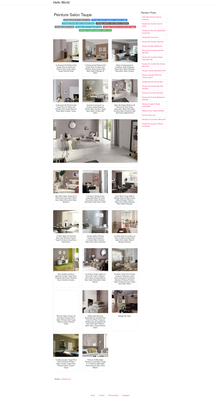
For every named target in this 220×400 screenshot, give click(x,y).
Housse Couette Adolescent (152, 46)
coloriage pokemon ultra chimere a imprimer (112, 23)
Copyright (125, 395)
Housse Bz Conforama (150, 37)
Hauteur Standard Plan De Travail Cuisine (151, 76)
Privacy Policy (113, 395)
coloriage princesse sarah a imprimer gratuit (78, 23)
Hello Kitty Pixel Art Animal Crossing (151, 18)
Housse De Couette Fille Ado (152, 93)
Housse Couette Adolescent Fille (154, 70)
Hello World (61, 2)
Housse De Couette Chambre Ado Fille (153, 51)
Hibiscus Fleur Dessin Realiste (153, 111)
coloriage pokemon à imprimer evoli (77, 20)
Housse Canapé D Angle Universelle (151, 105)
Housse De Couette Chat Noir (153, 41)
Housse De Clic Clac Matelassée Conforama (154, 31)
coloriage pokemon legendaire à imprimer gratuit (109, 20)
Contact (101, 395)
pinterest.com (66, 379)
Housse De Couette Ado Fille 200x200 (152, 87)
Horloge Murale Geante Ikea (152, 82)
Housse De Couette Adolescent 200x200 (153, 98)
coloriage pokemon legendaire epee (88, 27)
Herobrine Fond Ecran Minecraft (153, 119)
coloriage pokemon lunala (64, 27)
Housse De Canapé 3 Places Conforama (152, 125)
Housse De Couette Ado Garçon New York (153, 65)
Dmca (93, 395)
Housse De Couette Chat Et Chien (152, 25)
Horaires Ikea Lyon (149, 115)
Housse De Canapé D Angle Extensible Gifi (152, 58)
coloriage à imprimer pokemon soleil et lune (95, 30)
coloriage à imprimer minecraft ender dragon (119, 27)
